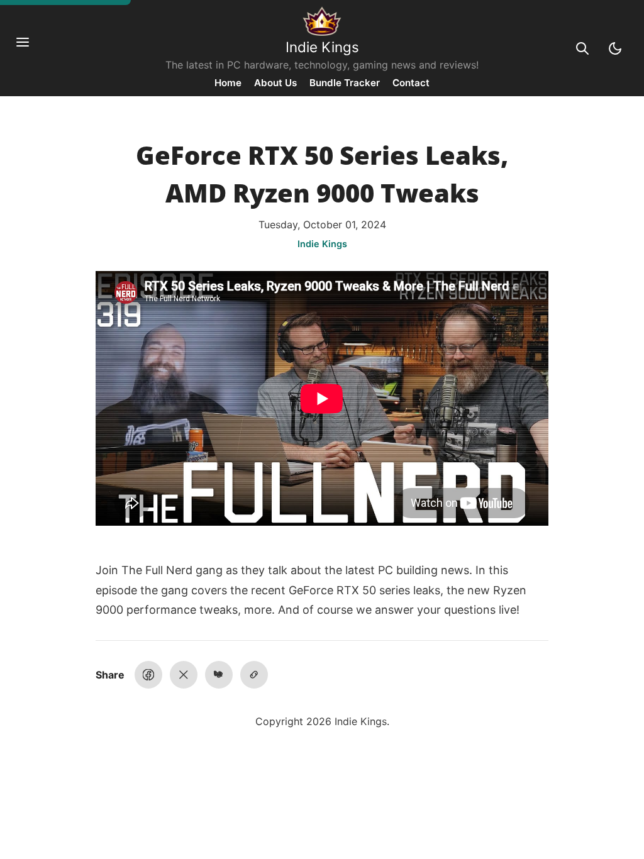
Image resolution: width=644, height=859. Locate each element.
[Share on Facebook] (148, 675)
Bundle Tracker (344, 83)
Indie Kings (322, 46)
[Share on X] (183, 675)
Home (228, 83)
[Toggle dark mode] (615, 48)
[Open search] (582, 48)
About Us (275, 83)
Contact (411, 83)
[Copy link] (254, 675)
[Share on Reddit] (219, 675)
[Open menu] (29, 48)
